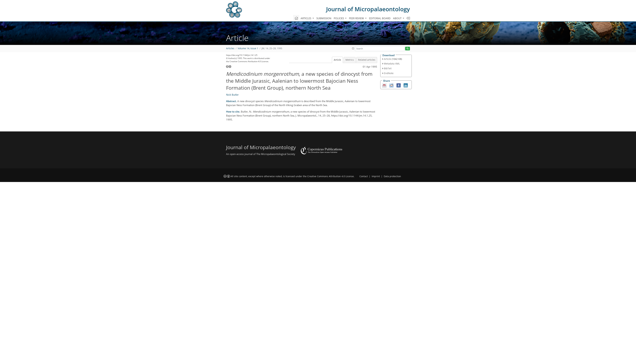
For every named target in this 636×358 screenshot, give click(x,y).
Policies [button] (339, 18)
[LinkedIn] (405, 85)
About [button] (397, 18)
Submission (323, 18)
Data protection (392, 176)
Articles (230, 48)
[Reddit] (391, 85)
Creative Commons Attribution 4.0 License (330, 176)
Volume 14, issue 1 (248, 48)
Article (337, 59)
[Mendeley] (384, 85)
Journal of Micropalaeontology (368, 9)
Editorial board (380, 18)
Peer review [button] (357, 18)
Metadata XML (392, 63)
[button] (353, 48)
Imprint (376, 176)
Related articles (366, 59)
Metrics (349, 59)
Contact (363, 176)
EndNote (389, 73)
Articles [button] (306, 18)
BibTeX (388, 68)
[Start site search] (407, 49)
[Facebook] (398, 85)
